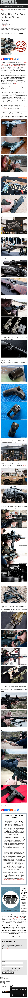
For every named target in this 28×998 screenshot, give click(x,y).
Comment (5, 948)
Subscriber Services (5, 981)
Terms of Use (3, 986)
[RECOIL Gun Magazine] (9, 3)
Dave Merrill (4, 23)
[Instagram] (4, 976)
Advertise (2, 982)
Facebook (24, 107)
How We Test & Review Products (8, 980)
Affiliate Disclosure (4, 978)
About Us (2, 977)
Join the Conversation (6, 25)
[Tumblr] (9, 976)
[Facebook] (1, 976)
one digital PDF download (17, 918)
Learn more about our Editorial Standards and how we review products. (14, 879)
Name (4, 961)
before (20, 118)
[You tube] (6, 976)
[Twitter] (12, 976)
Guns (6, 9)
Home (2, 9)
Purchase (2, 985)
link (15, 83)
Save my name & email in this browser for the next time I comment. (14, 969)
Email (4, 965)
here (7, 107)
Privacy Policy (3, 983)
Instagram (4, 108)
